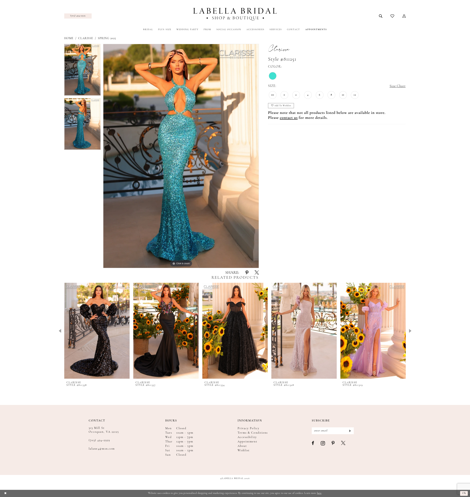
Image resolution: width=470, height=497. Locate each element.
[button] (404, 16)
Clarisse (85, 38)
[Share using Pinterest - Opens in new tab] (246, 272)
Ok (464, 493)
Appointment (247, 441)
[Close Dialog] (5, 493)
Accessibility (247, 437)
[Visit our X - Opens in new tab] (343, 443)
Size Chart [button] (398, 86)
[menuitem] (78, 16)
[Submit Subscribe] (350, 430)
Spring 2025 (107, 38)
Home (68, 38)
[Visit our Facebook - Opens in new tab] (313, 443)
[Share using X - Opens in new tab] (257, 272)
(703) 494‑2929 (99, 440)
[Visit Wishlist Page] (392, 16)
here (319, 493)
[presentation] (97, 331)
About (242, 446)
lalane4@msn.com (102, 448)
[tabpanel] (82, 71)
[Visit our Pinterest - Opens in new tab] (333, 443)
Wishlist (244, 450)
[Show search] (380, 16)
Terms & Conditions (253, 432)
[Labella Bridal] (235, 14)
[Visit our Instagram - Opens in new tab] (323, 443)
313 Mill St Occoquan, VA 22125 (104, 430)
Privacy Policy (248, 428)
